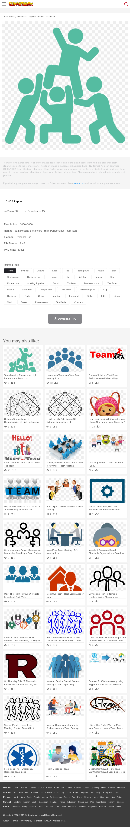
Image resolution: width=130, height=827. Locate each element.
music (101, 270)
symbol (25, 270)
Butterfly (34, 792)
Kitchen (102, 807)
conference (13, 277)
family (37, 797)
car (112, 277)
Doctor (67, 797)
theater (53, 277)
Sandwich (72, 807)
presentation (41, 302)
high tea (82, 277)
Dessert (32, 807)
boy (113, 797)
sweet (24, 302)
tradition (71, 283)
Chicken (48, 792)
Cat (41, 792)
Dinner (111, 807)
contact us (79, 183)
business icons (91, 283)
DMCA (47, 820)
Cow (56, 792)
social (56, 283)
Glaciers (77, 788)
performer (27, 289)
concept (78, 302)
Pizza (118, 807)
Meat (64, 807)
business (11, 296)
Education (71, 802)
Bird (27, 792)
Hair (102, 797)
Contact (38, 820)
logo (54, 270)
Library (111, 802)
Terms (15, 820)
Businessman (56, 797)
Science (120, 802)
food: (6, 806)
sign (114, 270)
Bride (29, 797)
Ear (73, 797)
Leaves (32, 788)
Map (92, 802)
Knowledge (101, 802)
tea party (112, 283)
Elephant (84, 792)
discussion (66, 289)
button (10, 289)
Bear (21, 792)
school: (7, 802)
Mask (16, 797)
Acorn (15, 788)
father (120, 797)
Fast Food (49, 807)
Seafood (82, 807)
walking (87, 797)
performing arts (87, 289)
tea (67, 270)
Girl (107, 797)
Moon (103, 788)
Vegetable (92, 807)
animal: (7, 792)
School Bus (83, 802)
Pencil (62, 802)
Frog (98, 792)
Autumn (24, 788)
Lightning (95, 788)
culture (40, 270)
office (41, 296)
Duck (69, 792)
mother (45, 797)
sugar (117, 296)
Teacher (26, 802)
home (95, 797)
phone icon (13, 283)
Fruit (57, 807)
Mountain (121, 788)
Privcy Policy (26, 820)
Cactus (41, 788)
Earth (56, 788)
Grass (86, 788)
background (84, 270)
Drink (40, 807)
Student (17, 802)
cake (90, 296)
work (10, 302)
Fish (92, 792)
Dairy (24, 807)
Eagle (75, 792)
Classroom (43, 802)
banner (98, 277)
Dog (62, 792)
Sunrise (111, 788)
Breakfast (16, 807)
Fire (62, 788)
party (27, 296)
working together (36, 283)
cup (105, 289)
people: (7, 797)
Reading (54, 802)
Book (34, 802)
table (103, 296)
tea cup (56, 296)
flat (67, 277)
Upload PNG (59, 820)
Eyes (79, 797)
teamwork (74, 296)
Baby (22, 797)
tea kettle (61, 302)
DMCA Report (14, 201)
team (10, 270)
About (6, 820)
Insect (117, 792)
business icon (34, 277)
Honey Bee (107, 792)
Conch (49, 788)
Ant (15, 792)
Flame (69, 788)
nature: (7, 787)
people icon (46, 289)
